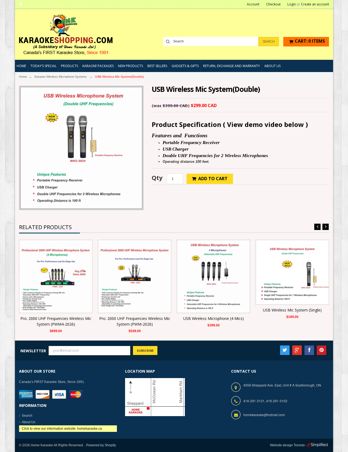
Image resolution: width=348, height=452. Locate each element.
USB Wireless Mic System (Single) (292, 310)
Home (23, 76)
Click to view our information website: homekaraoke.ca (62, 429)
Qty (157, 177)
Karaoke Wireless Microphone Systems (61, 76)
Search (27, 415)
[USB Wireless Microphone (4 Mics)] (213, 276)
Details (57, 273)
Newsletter (33, 350)
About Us (28, 422)
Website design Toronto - (288, 445)
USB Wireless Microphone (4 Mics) (213, 318)
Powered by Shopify (101, 445)
